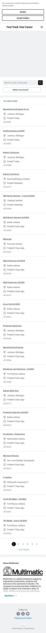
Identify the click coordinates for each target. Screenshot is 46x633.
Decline (23, 12)
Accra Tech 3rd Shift (11, 304)
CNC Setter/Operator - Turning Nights (19, 196)
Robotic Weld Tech (11, 391)
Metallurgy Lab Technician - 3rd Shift (18, 369)
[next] (37, 544)
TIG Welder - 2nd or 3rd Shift (15, 521)
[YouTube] (28, 614)
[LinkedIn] (23, 614)
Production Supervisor (12, 326)
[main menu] (42, 27)
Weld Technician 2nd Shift (14, 261)
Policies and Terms (23, 618)
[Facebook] (18, 614)
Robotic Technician (11, 152)
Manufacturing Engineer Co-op (16, 109)
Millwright (7, 239)
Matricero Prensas (11, 456)
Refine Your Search (20, 90)
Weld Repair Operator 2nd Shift (16, 217)
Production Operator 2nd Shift (15, 412)
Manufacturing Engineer (13, 347)
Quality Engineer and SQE (14, 131)
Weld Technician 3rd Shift (14, 282)
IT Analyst (7, 477)
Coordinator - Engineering (14, 434)
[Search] (40, 82)
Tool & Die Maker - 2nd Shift (14, 499)
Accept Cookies (23, 18)
